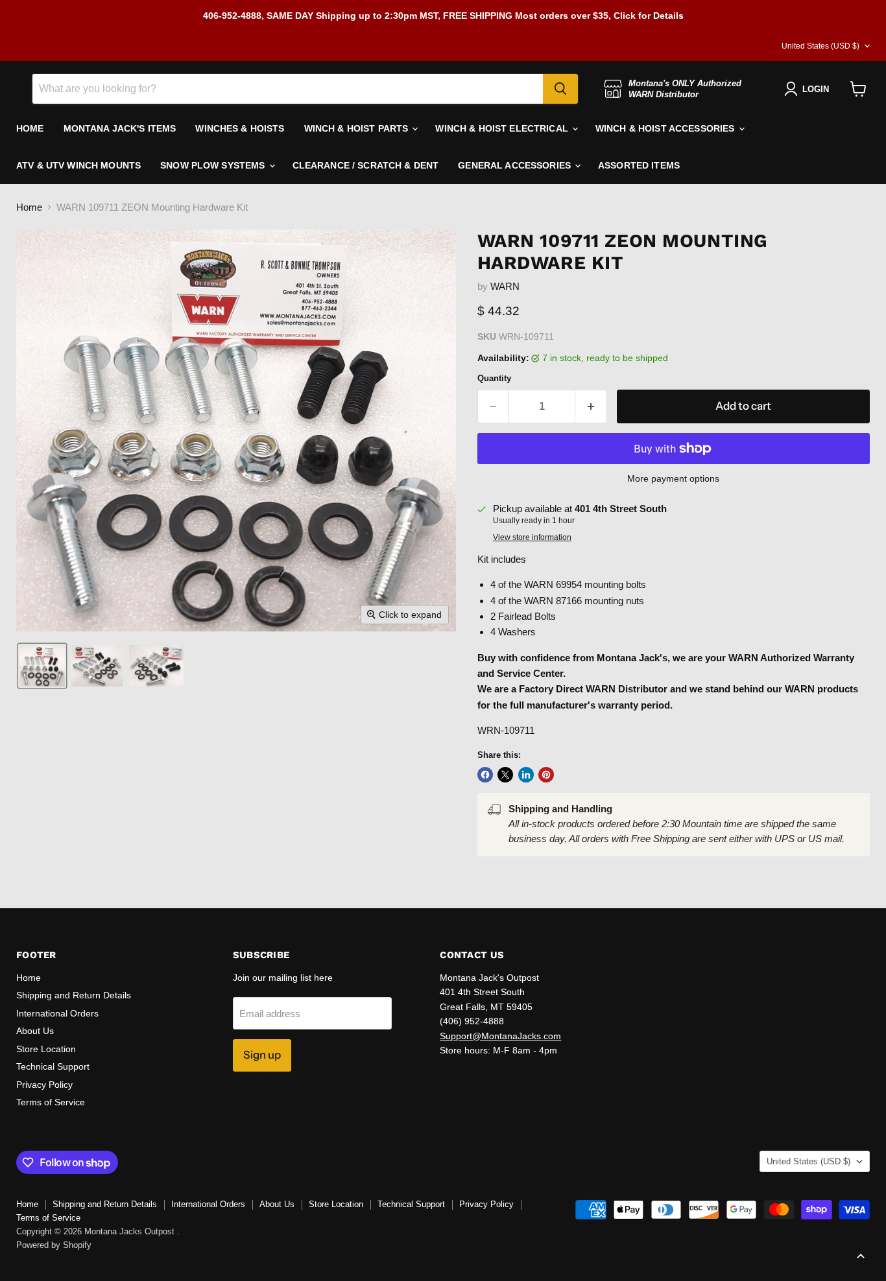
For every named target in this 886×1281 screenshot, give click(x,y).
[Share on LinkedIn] (526, 774)
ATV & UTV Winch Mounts (78, 165)
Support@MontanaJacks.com (500, 1036)
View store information (532, 537)
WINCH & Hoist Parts (357, 128)
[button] (42, 666)
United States (820, 46)
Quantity (494, 378)
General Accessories (515, 165)
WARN (505, 286)
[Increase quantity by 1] (591, 406)
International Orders (57, 1013)
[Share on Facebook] (485, 774)
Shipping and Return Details (73, 995)
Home (29, 207)
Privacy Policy (44, 1084)
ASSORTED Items (639, 165)
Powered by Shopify (53, 1245)
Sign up (262, 1054)
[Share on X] (505, 774)
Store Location (46, 1049)
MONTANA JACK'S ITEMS (120, 128)
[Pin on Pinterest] (546, 774)
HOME (30, 128)
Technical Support (53, 1066)
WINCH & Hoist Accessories (666, 128)
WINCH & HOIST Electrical (503, 128)
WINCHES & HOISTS (239, 128)
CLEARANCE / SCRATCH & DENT (366, 165)
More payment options (673, 478)
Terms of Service (50, 1102)
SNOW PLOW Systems (214, 165)
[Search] (560, 89)
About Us (35, 1031)
